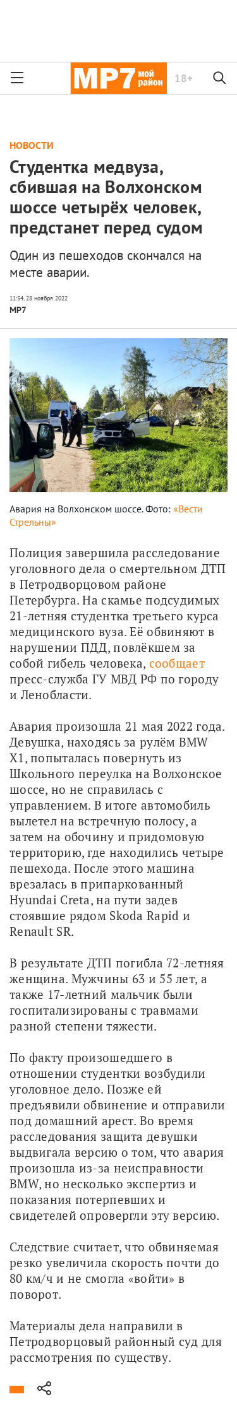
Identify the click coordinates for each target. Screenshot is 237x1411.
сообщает (177, 663)
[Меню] (17, 78)
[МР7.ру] (118, 78)
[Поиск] (220, 78)
